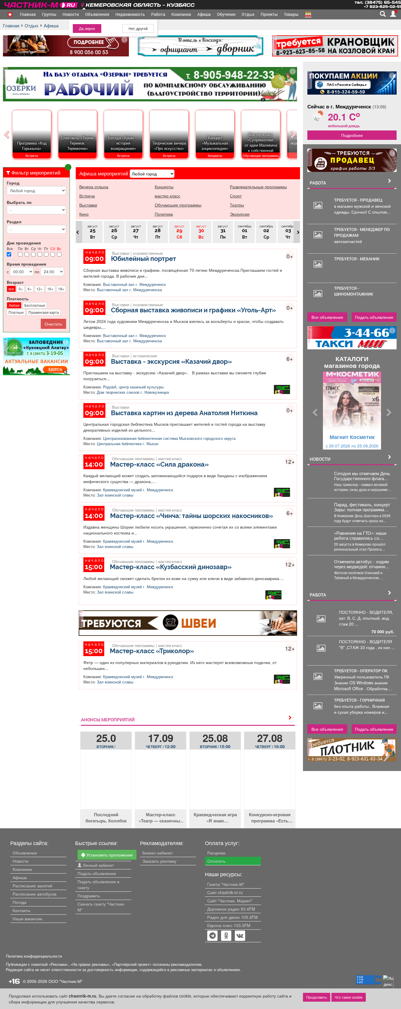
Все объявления (327, 317)
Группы (49, 14)
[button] (314, 411)
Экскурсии (240, 214)
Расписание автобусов (34, 894)
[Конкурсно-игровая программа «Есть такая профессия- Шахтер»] (269, 783)
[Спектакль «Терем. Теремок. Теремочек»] (78, 158)
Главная (28, 14)
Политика (164, 214)
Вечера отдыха (93, 187)
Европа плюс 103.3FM (228, 925)
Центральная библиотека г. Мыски (127, 443)
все (11, 288)
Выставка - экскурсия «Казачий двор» (171, 361)
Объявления (97, 14)
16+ (50, 288)
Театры (237, 205)
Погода (19, 902)
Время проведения (26, 264)
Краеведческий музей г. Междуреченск (138, 489)
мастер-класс (170, 458)
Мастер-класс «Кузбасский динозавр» (171, 567)
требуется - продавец (358, 200)
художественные (148, 253)
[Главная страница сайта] (41, 4)
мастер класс (167, 196)
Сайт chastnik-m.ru (225, 892)
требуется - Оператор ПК (360, 670)
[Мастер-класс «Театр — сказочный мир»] (160, 783)
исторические (145, 355)
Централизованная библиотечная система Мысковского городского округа (169, 438)
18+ (61, 288)
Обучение (226, 14)
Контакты (21, 910)
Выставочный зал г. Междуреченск (134, 284)
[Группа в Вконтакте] (240, 936)
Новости (71, 14)
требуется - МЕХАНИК (357, 259)
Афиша (204, 14)
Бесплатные (34, 305)
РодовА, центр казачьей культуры (133, 387)
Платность (18, 298)
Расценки (216, 853)
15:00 (215, 746)
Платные (16, 312)
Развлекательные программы (258, 187)
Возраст (15, 282)
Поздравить (88, 896)
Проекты (269, 14)
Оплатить (216, 861)
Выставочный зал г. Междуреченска (129, 289)
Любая (14, 305)
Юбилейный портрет (143, 258)
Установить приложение (109, 855)
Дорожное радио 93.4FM (231, 909)
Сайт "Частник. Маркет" (229, 901)
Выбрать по (19, 202)
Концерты (164, 187)
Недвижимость (130, 14)
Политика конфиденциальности (34, 956)
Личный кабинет (98, 865)
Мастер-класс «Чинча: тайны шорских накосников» (191, 515)
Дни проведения (24, 243)
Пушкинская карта (43, 312)
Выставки (88, 205)
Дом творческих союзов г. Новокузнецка (133, 392)
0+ (21, 288)
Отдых (248, 14)
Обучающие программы (178, 205)
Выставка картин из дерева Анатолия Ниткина (184, 413)
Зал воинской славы (115, 495)
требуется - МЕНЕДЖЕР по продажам (362, 232)
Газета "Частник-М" (225, 884)
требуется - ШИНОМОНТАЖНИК (353, 291)
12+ (39, 288)
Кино (84, 214)
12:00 (161, 746)
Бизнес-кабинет (157, 853)
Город (13, 183)
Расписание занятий (32, 886)
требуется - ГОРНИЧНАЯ (359, 700)
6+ (30, 288)
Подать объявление (374, 317)
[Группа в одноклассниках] (212, 936)
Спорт (236, 196)
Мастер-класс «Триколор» (152, 651)
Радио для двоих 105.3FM (232, 917)
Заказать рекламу (159, 861)
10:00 (270, 746)
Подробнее (352, 135)
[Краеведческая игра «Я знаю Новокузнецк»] (215, 783)
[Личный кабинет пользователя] (393, 14)
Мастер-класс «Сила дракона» (159, 464)
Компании (181, 14)
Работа (158, 14)
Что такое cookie (349, 997)
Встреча (87, 196)
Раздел (14, 221)
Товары (291, 14)
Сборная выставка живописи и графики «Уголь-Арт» (193, 310)
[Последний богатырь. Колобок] (106, 783)
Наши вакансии (27, 918)
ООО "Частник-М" (65, 981)
